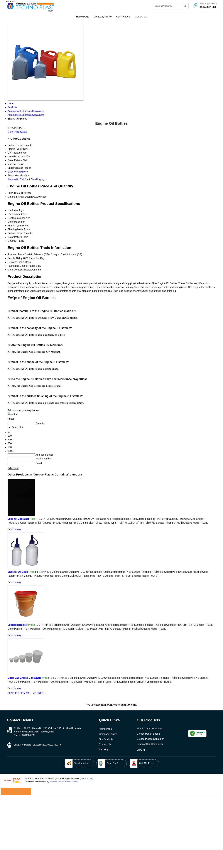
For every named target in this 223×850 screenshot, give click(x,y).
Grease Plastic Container (150, 739)
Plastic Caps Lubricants (149, 728)
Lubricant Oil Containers (150, 744)
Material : (52, 523)
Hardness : (71, 523)
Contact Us (141, 16)
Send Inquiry (38, 179)
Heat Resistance (16, 218)
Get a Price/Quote (17, 132)
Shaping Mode (15, 229)
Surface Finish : (169, 523)
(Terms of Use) (86, 778)
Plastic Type (14, 225)
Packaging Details (17, 266)
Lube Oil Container (18, 519)
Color (11, 222)
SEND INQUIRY (16, 693)
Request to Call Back (19, 179)
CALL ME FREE (35, 693)
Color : (91, 523)
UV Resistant (15, 214)
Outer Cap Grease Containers (24, 678)
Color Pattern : (31, 523)
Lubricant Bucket (17, 625)
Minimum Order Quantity (21, 196)
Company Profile (103, 16)
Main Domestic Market (20, 269)
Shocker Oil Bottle (18, 572)
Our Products (123, 16)
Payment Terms (16, 254)
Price (10, 193)
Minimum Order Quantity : (73, 519)
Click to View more (18, 171)
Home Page (82, 16)
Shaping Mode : (195, 523)
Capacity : (181, 519)
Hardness (13, 210)
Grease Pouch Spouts (148, 733)
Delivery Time (15, 262)
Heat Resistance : (124, 519)
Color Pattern (15, 237)
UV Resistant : (100, 519)
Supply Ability (15, 258)
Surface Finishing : (152, 519)
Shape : (193, 572)
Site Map (103, 749)
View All (141, 750)
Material (12, 240)
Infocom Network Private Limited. (64, 782)
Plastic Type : (129, 523)
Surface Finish (15, 233)
